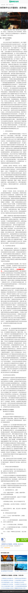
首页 (7, 4)
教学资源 (11, 4)
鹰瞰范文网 (12, 591)
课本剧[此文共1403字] (19, 582)
